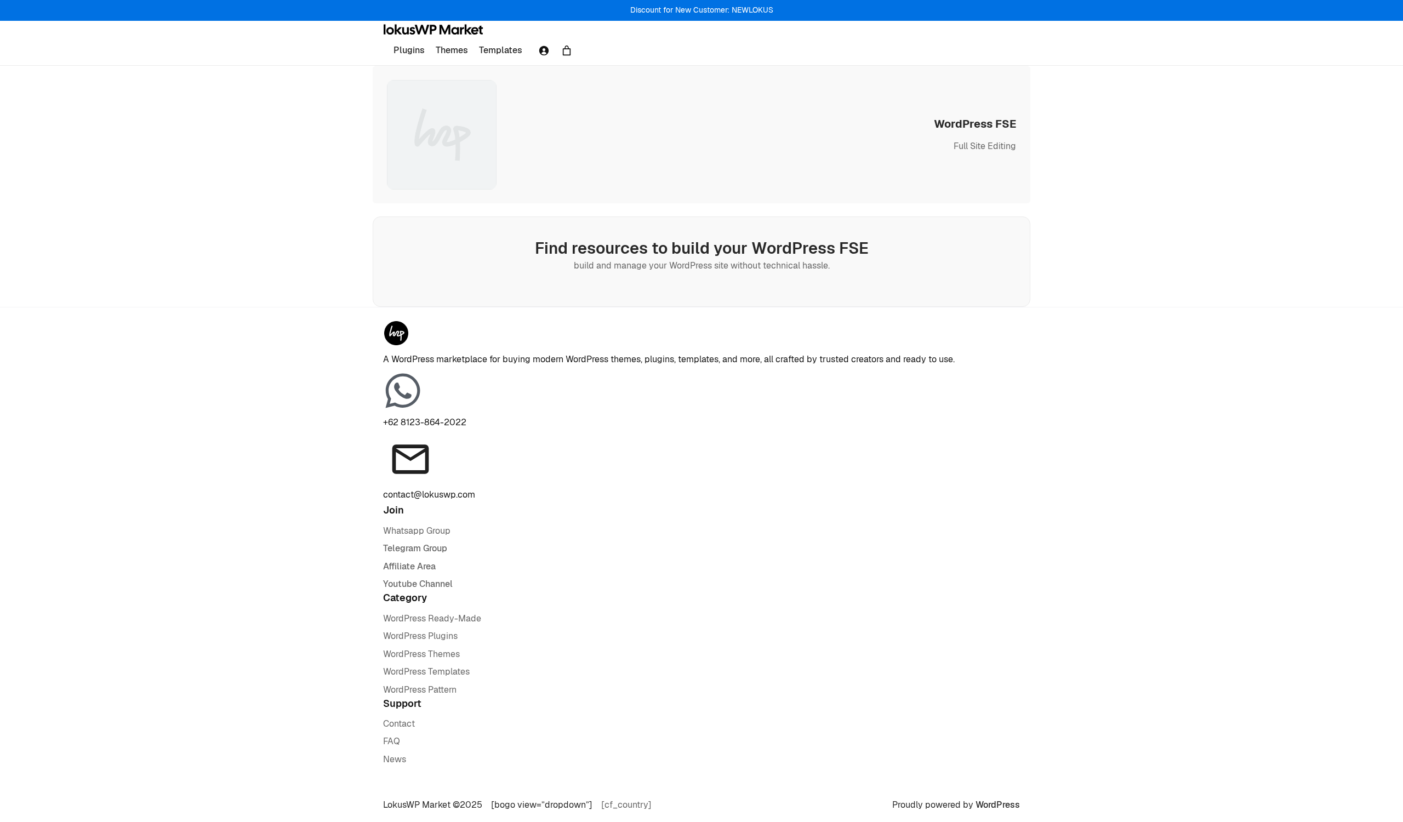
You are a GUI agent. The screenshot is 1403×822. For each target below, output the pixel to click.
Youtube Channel (418, 584)
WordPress (998, 804)
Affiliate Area (409, 566)
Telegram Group (415, 548)
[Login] (544, 50)
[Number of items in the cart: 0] (567, 50)
